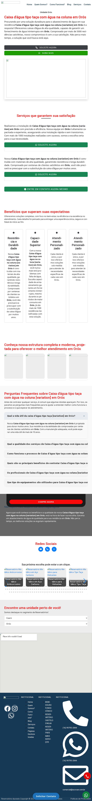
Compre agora (46, 502)
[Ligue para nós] (47, 549)
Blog (69, 4)
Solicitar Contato (46, 796)
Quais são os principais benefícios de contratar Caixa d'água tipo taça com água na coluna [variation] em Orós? (47, 463)
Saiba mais (48, 53)
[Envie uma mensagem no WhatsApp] (54, 549)
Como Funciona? (57, 4)
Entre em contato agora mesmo (47, 189)
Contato (87, 4)
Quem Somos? (40, 4)
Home (29, 4)
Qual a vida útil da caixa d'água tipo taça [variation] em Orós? (41, 416)
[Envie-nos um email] (41, 549)
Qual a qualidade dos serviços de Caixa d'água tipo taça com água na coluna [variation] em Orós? (47, 444)
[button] (5, 586)
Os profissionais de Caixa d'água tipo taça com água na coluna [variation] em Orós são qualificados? (47, 473)
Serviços (77, 4)
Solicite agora (48, 47)
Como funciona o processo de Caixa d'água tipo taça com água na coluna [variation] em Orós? (47, 453)
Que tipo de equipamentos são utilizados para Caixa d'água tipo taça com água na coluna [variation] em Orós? (47, 482)
